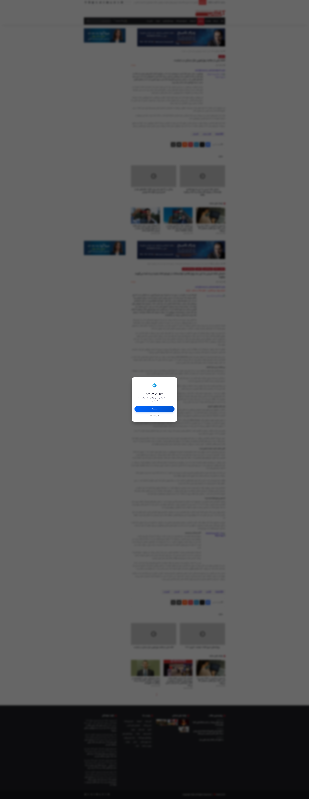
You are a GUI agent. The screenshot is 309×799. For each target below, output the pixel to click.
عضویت (154, 409)
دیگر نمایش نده (154, 416)
